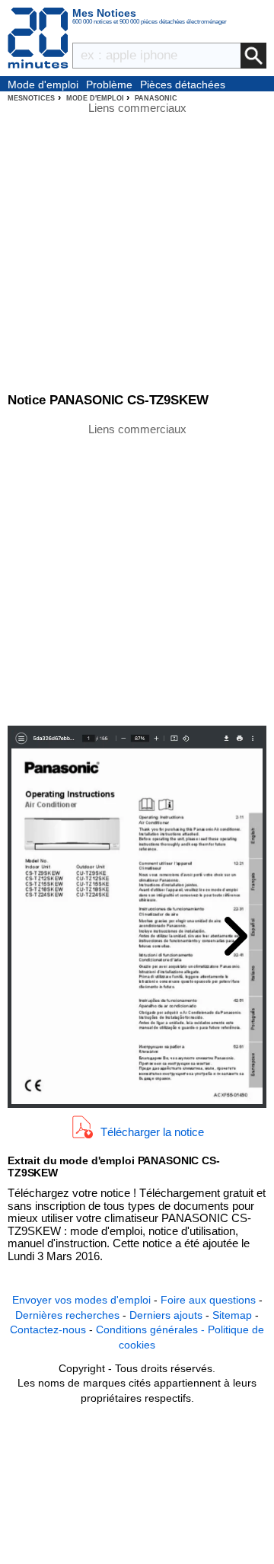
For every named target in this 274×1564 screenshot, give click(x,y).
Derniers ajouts (165, 1315)
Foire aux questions (208, 1300)
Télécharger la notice (152, 1131)
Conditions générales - (152, 1329)
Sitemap (232, 1315)
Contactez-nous (48, 1329)
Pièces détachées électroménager (182, 85)
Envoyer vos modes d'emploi (81, 1300)
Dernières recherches (67, 1315)
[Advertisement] (137, 573)
